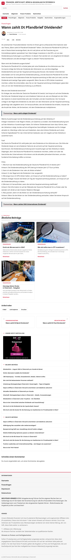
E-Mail (4, 309)
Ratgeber (40, 18)
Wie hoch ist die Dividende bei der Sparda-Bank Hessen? (21, 406)
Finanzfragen (12, 18)
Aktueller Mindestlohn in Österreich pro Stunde (18, 391)
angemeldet (13, 461)
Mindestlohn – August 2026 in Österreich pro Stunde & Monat (23, 369)
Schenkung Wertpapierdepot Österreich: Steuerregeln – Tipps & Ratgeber (26, 384)
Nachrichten (37, 14)
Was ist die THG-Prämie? (11, 447)
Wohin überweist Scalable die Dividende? (16, 373)
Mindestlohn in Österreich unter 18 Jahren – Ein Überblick (21, 399)
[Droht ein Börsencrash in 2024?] (18, 232)
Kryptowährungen (59, 18)
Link (13, 40)
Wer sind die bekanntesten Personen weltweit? (18, 380)
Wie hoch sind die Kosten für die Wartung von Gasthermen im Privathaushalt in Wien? (30, 410)
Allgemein (14, 14)
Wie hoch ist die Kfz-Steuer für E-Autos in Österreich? (20, 436)
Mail (8, 40)
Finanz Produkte (25, 14)
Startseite (6, 14)
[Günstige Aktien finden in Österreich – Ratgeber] (18, 271)
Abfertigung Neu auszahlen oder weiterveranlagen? (19, 425)
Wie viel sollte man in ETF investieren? (51, 247)
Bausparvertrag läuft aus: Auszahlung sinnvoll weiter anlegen (22, 429)
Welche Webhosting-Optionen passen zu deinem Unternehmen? (23, 433)
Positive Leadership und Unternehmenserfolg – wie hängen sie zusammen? (27, 444)
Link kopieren (14, 309)
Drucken (18, 40)
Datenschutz (6, 493)
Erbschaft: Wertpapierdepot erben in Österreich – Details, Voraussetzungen (27, 395)
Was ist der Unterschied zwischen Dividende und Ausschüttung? (23, 402)
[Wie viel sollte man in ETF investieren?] (52, 232)
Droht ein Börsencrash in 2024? (14, 247)
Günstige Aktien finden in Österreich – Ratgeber (11, 287)
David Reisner (13, 34)
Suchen (65, 8)
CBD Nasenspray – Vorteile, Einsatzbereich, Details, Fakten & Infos (24, 376)
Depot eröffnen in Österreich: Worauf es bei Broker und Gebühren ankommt (27, 388)
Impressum (5, 489)
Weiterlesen (6, 256)
